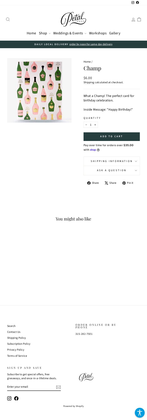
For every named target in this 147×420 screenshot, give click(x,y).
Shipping (89, 82)
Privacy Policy (15, 350)
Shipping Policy (16, 338)
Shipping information (112, 161)
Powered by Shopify (73, 406)
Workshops (97, 33)
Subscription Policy (18, 344)
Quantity (92, 118)
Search (11, 326)
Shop (43, 33)
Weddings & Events (68, 33)
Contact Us (13, 332)
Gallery (114, 33)
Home (31, 33)
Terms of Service (17, 356)
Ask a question (111, 170)
